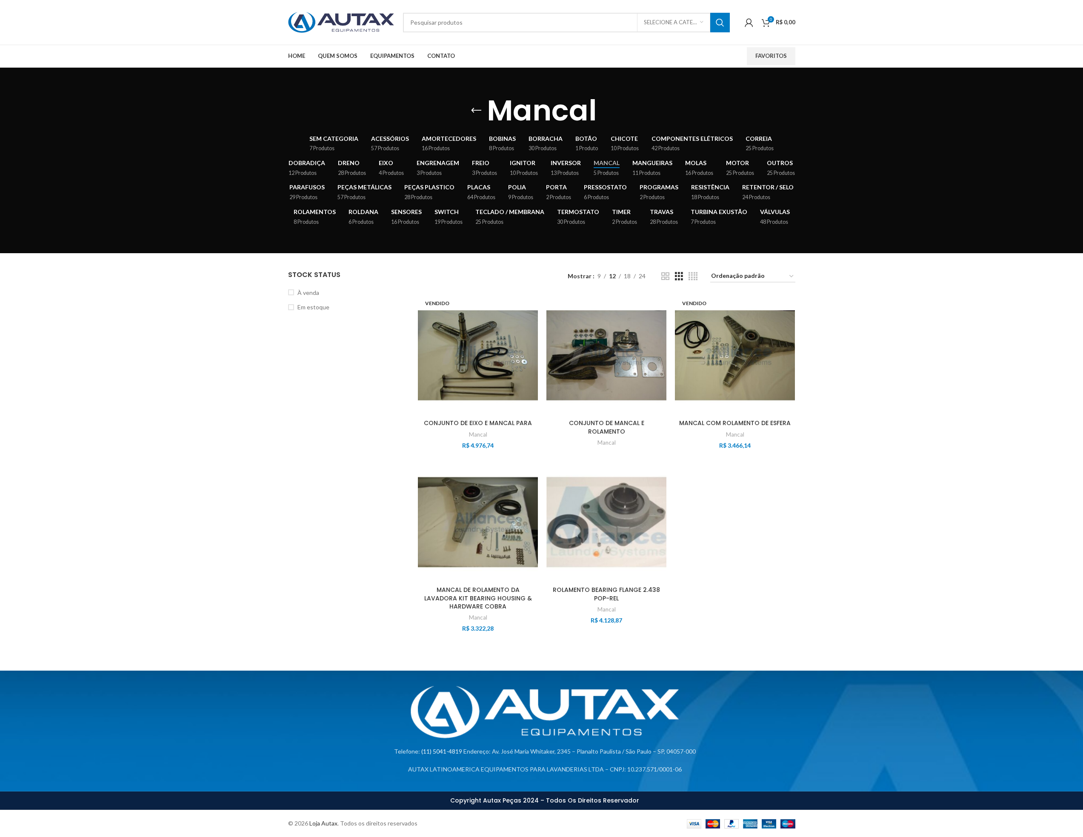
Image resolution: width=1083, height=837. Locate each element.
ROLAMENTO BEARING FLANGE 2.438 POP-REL (606, 594)
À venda (308, 292)
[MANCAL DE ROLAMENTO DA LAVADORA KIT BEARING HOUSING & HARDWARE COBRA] (478, 522)
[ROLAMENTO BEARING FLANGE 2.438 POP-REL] (606, 522)
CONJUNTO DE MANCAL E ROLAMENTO (606, 427)
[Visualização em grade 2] (665, 276)
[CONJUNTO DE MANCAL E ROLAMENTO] (606, 355)
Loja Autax (323, 823)
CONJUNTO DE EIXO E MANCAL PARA (478, 423)
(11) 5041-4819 (441, 751)
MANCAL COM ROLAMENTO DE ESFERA (735, 423)
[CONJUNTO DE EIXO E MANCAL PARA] (478, 355)
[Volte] (476, 110)
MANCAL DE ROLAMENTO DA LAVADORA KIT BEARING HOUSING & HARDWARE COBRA (478, 598)
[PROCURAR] (720, 22)
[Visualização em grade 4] (693, 276)
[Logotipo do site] (341, 21)
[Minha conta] (748, 22)
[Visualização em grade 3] (679, 276)
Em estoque (313, 307)
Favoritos (771, 55)
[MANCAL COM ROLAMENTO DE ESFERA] (735, 355)
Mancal (478, 434)
